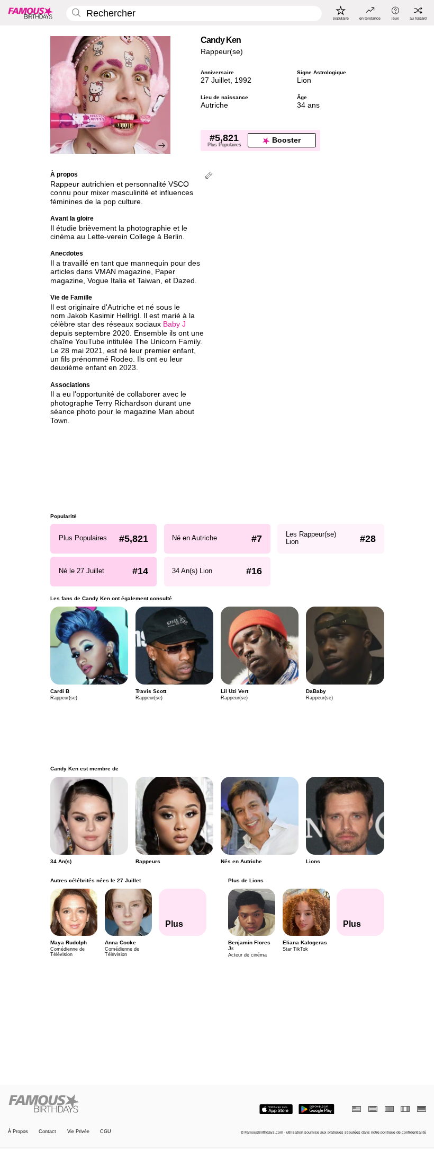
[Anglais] (356, 1109)
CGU (105, 1131)
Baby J (174, 324)
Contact (47, 1131)
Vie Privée (78, 1131)
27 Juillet (215, 80)
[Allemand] (421, 1109)
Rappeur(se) (222, 52)
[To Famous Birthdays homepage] (30, 12)
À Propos (18, 1131)
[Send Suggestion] (208, 176)
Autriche (214, 105)
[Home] (110, 1104)
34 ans (308, 105)
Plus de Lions (245, 880)
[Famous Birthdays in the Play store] (316, 1109)
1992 (242, 80)
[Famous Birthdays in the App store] (276, 1109)
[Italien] (405, 1109)
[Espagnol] (372, 1109)
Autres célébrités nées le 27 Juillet (95, 880)
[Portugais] (389, 1109)
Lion (304, 80)
